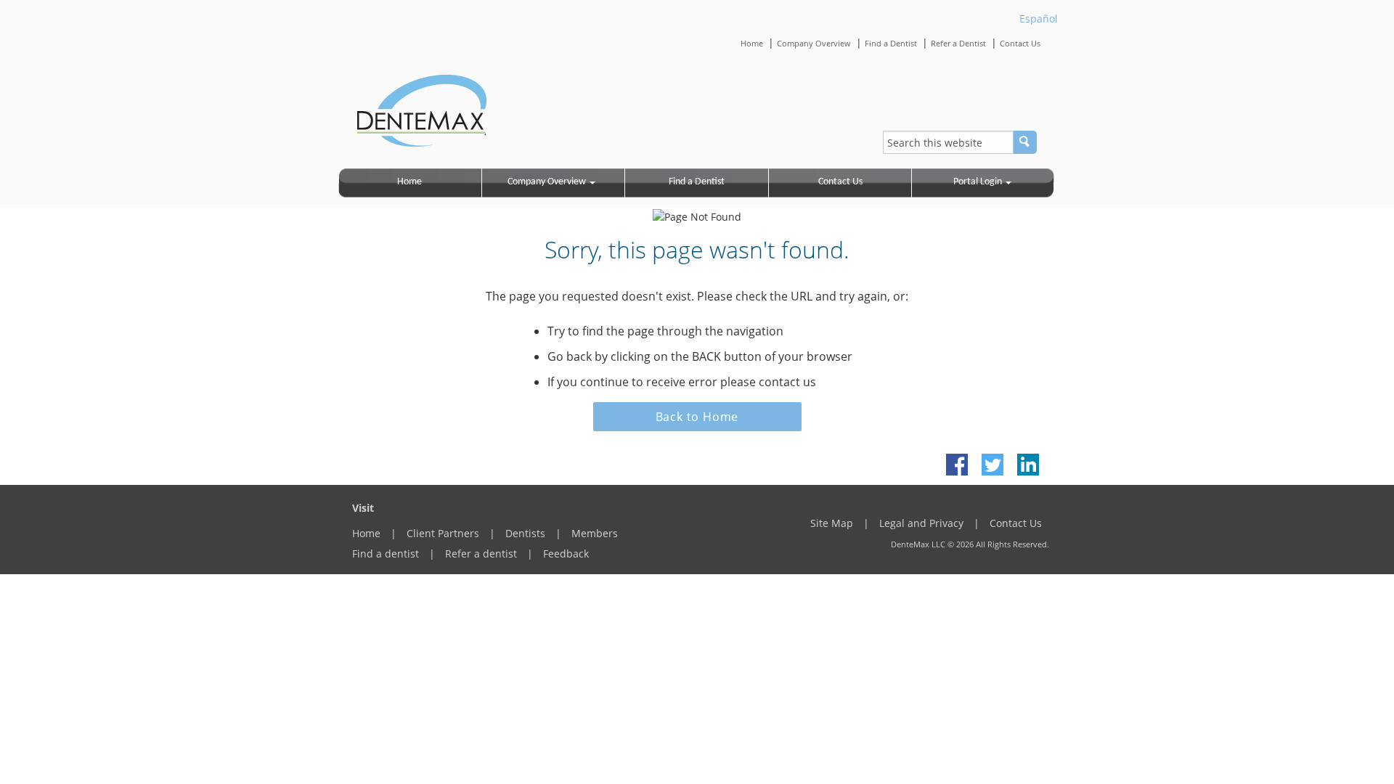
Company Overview (814, 43)
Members (594, 533)
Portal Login (977, 181)
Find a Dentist (891, 43)
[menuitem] (410, 182)
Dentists (525, 533)
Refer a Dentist (958, 43)
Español (1038, 18)
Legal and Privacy (921, 523)
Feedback (566, 553)
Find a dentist (385, 553)
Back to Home (697, 417)
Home (752, 43)
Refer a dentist (481, 553)
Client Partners (443, 533)
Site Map (831, 523)
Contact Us (1020, 43)
